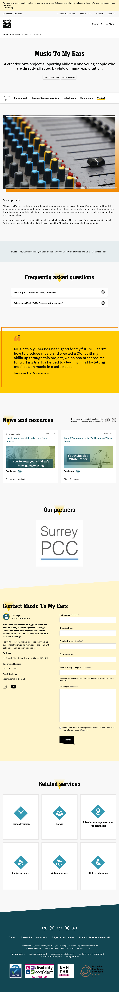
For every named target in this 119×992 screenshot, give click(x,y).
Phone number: (67, 654)
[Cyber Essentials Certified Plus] (15, 971)
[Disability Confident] (39, 971)
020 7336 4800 (86, 948)
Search (111, 14)
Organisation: (66, 628)
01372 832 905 (10, 668)
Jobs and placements (66, 14)
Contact (99, 14)
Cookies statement (38, 954)
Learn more (8, 5)
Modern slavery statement (91, 954)
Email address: (71, 641)
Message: (69, 686)
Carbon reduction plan (51, 956)
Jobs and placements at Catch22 (94, 937)
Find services (16, 34)
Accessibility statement (62, 954)
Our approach (20, 98)
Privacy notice (18, 954)
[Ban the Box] (66, 971)
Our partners (86, 98)
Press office (26, 937)
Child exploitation (51, 77)
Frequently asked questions (45, 98)
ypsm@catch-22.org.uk (14, 678)
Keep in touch (86, 14)
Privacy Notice (73, 730)
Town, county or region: (75, 667)
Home (5, 34)
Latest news (70, 98)
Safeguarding (72, 956)
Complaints (41, 937)
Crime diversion (68, 77)
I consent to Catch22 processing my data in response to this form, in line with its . (88, 729)
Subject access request (63, 937)
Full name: (69, 615)
